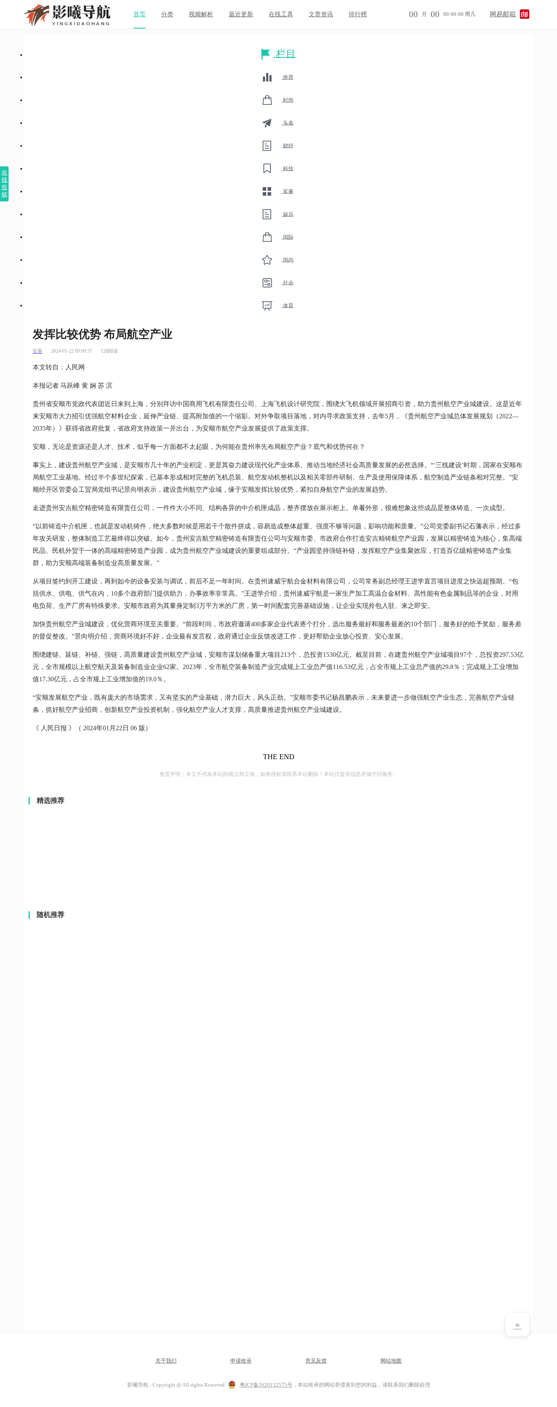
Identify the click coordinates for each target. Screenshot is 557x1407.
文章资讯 (321, 14)
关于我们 (166, 1361)
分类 (167, 14)
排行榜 (358, 14)
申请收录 (241, 1361)
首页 (139, 14)
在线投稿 (4, 184)
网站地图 (391, 1361)
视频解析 (201, 14)
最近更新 (241, 14)
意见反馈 (316, 1361)
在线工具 (281, 14)
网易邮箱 (503, 14)
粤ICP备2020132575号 (266, 1385)
